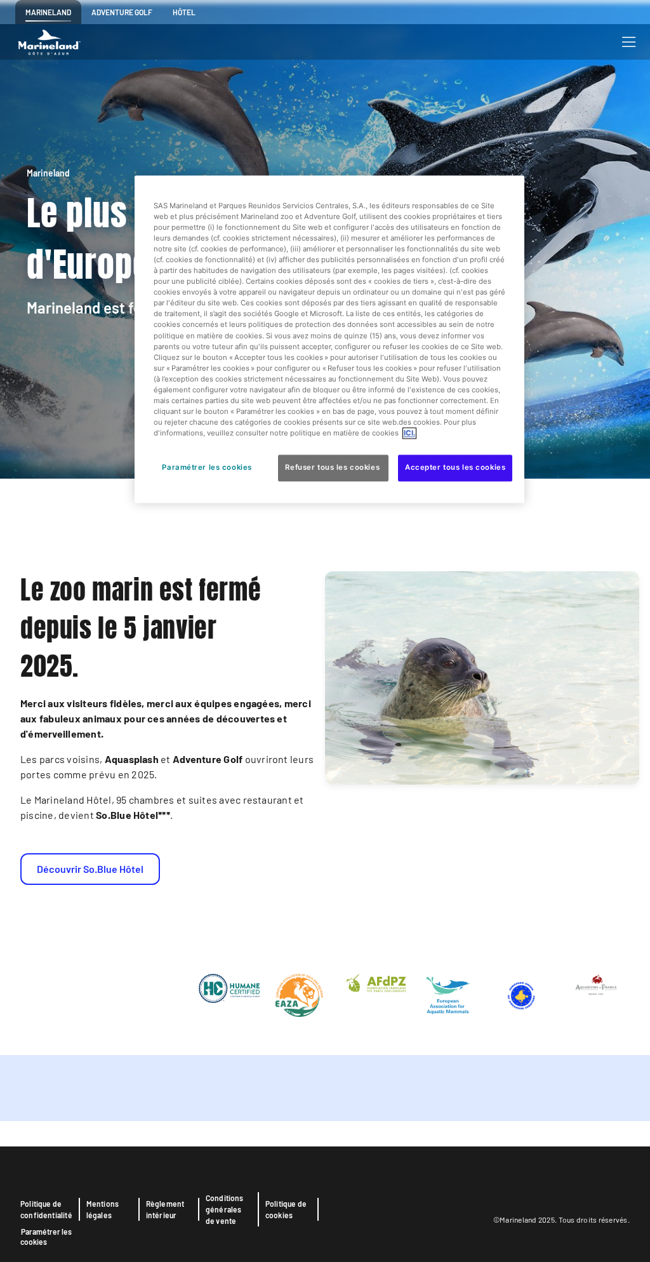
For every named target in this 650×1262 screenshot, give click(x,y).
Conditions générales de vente (225, 1209)
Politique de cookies (286, 1209)
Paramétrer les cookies (46, 1236)
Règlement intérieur (165, 1209)
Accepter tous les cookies (455, 467)
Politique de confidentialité (46, 1209)
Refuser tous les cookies (333, 467)
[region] (329, 339)
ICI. (409, 433)
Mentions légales (102, 1209)
